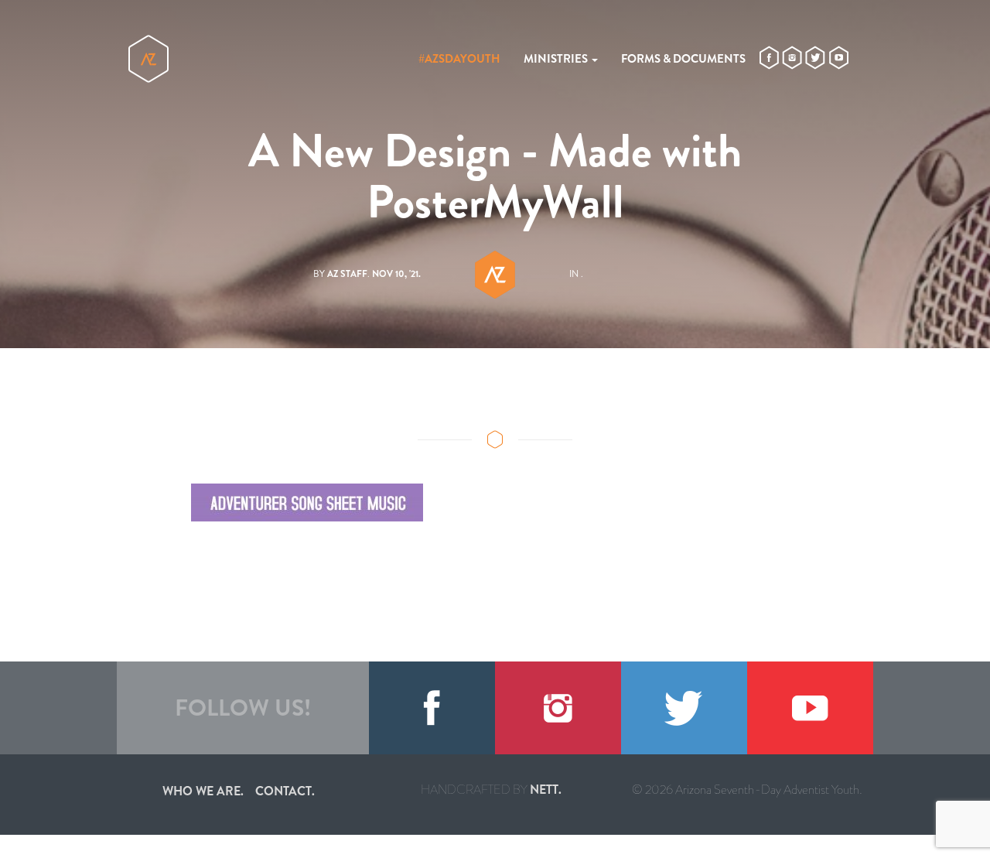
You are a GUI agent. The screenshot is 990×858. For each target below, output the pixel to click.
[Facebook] (432, 707)
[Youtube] (810, 707)
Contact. (285, 791)
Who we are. (203, 791)
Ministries (557, 58)
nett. (546, 789)
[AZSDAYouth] (148, 59)
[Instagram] (558, 707)
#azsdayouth (459, 58)
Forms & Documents (683, 58)
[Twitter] (684, 707)
